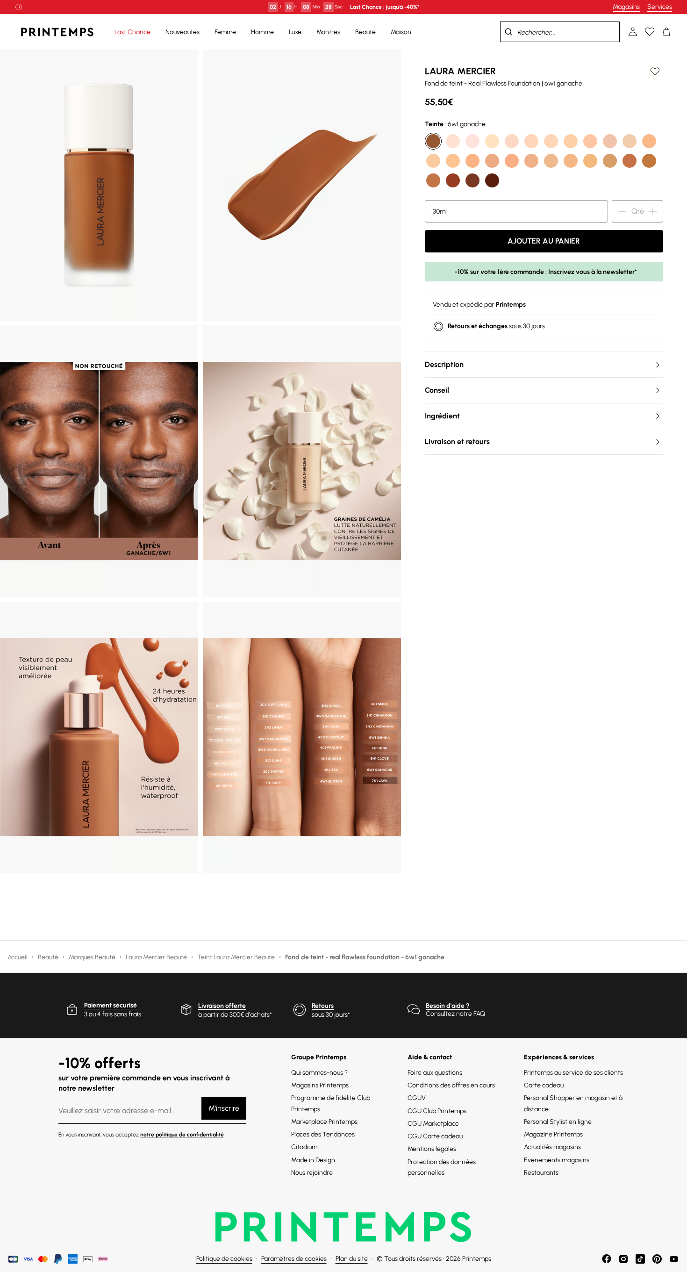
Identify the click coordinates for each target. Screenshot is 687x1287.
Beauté (49, 957)
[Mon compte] (632, 31)
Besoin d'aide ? (448, 1006)
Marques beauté (93, 957)
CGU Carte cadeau (435, 1136)
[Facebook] (606, 1259)
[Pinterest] (657, 1259)
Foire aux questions (435, 1073)
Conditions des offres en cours (451, 1085)
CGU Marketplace (433, 1124)
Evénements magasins (556, 1160)
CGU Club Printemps (437, 1111)
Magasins (626, 7)
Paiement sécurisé (110, 1005)
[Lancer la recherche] (508, 32)
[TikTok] (640, 1259)
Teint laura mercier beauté (236, 957)
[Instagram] (623, 1259)
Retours (323, 1006)
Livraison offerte (222, 1006)
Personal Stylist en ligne (558, 1122)
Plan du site (352, 1259)
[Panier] (666, 31)
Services (659, 7)
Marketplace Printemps (324, 1122)
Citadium (304, 1147)
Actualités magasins (552, 1147)
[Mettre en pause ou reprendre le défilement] (18, 7)
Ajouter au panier (544, 241)
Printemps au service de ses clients (573, 1073)
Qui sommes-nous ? (319, 1073)
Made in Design (313, 1160)
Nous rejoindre (312, 1173)
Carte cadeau (544, 1085)
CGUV (417, 1098)
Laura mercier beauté (157, 957)
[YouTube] (674, 1259)
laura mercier (460, 71)
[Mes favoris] (649, 31)
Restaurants (541, 1173)
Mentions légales (432, 1149)
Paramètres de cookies (294, 1259)
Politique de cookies (224, 1259)
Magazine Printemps (553, 1134)
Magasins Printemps (320, 1085)
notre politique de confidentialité (182, 1134)
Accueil (18, 957)
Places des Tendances (323, 1134)
